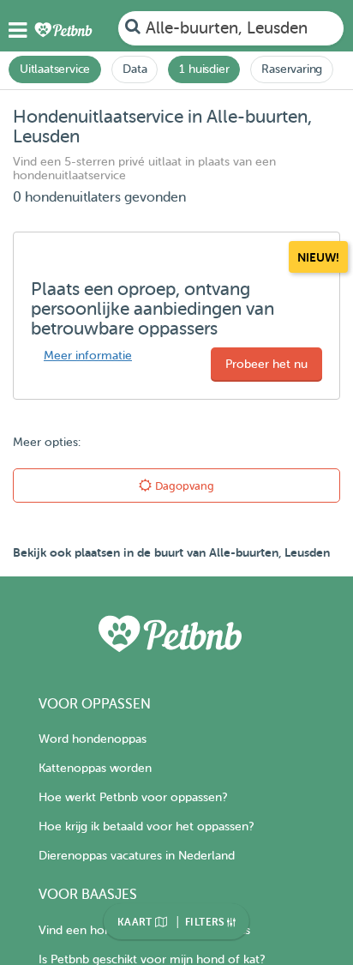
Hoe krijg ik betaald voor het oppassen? (146, 826)
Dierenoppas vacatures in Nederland (137, 855)
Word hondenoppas (93, 739)
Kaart (136, 922)
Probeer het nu (266, 364)
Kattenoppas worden (95, 768)
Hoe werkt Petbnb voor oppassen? (133, 797)
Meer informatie (88, 355)
